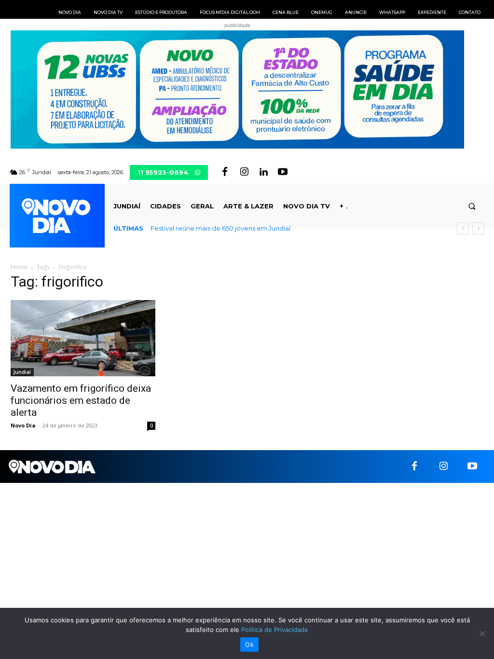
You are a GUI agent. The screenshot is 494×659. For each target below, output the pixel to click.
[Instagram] (244, 172)
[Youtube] (282, 172)
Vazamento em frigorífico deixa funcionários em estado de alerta (81, 400)
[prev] (463, 228)
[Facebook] (225, 172)
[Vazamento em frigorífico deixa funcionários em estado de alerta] (83, 338)
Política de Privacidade (274, 629)
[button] (472, 206)
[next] (478, 228)
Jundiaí (22, 372)
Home (19, 267)
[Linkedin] (263, 172)
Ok (249, 644)
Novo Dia (23, 425)
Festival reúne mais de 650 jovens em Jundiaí (220, 228)
